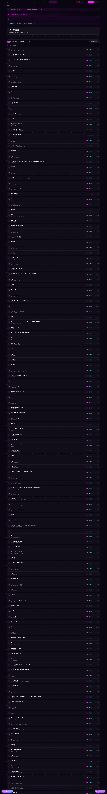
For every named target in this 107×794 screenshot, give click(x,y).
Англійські (29, 41)
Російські (22, 41)
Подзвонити (83, 2)
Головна (8, 5)
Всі (8, 41)
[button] (53, 49)
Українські (14, 41)
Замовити (91, 2)
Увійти (96, 2)
